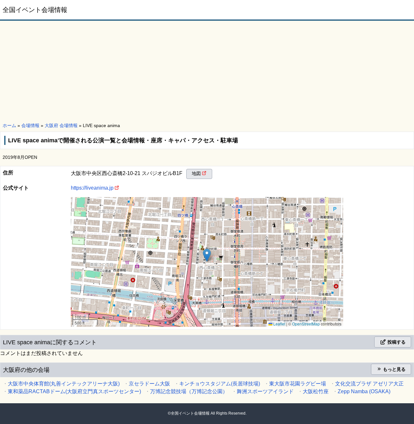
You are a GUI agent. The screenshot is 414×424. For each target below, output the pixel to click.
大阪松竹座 (316, 391)
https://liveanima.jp (92, 188)
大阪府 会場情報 (61, 125)
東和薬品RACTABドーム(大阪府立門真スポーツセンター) (74, 391)
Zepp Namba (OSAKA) (364, 391)
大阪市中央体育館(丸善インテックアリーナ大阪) (64, 383)
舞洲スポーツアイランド (265, 391)
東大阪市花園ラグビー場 (297, 383)
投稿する (396, 342)
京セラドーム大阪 (149, 383)
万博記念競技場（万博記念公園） (189, 391)
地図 (196, 173)
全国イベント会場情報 (35, 9)
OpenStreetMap (306, 323)
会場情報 (30, 125)
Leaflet (278, 323)
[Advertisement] (207, 72)
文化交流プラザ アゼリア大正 (369, 383)
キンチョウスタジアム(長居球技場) (219, 383)
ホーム (9, 125)
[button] (207, 255)
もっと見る (394, 369)
